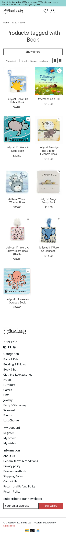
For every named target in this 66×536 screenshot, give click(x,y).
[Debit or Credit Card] (32, 531)
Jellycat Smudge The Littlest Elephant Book (49, 150)
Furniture (9, 385)
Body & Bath (11, 369)
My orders (9, 438)
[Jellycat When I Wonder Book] (17, 182)
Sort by (25, 60)
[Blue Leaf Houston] (13, 11)
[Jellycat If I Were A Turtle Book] (17, 130)
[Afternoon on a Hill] (49, 81)
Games (7, 390)
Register (8, 433)
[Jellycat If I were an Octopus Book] (17, 282)
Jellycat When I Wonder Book (17, 201)
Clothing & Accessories (17, 374)
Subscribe (51, 505)
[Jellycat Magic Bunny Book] (49, 182)
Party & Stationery (15, 405)
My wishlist (10, 443)
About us (9, 456)
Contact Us (10, 481)
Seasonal (9, 410)
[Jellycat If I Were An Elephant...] (49, 230)
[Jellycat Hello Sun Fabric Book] (17, 81)
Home (6, 22)
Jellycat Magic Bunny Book (48, 201)
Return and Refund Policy (19, 486)
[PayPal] (27, 531)
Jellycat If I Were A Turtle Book (17, 149)
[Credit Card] (38, 531)
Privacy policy (11, 466)
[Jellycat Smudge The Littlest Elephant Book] (49, 130)
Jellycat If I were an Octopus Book (17, 301)
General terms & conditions (20, 461)
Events (7, 415)
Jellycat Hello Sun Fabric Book (17, 100)
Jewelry (8, 400)
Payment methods (14, 471)
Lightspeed (9, 525)
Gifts (6, 395)
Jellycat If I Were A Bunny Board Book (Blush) (17, 251)
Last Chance (11, 420)
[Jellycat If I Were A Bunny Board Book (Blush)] (17, 230)
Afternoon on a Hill (49, 99)
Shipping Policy (13, 476)
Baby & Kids (10, 359)
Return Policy (11, 491)
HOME (7, 380)
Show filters (33, 51)
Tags (14, 22)
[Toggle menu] (59, 11)
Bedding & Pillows (14, 364)
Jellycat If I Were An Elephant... (48, 249)
